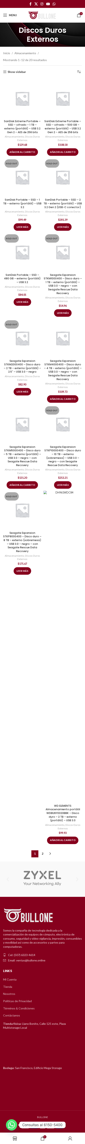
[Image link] (29, 915)
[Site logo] (42, 15)
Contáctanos (11, 1015)
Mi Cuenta (10, 979)
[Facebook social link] (30, 4)
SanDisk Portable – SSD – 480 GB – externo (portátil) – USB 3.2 (22, 278)
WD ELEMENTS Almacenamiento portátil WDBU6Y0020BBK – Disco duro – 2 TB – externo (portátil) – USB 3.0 (63, 813)
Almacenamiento (25, 53)
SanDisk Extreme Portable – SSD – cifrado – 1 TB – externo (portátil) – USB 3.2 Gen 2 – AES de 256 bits (22, 126)
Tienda (7, 986)
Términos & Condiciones (19, 1008)
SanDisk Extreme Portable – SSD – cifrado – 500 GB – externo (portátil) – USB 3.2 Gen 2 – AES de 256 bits (62, 126)
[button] (7, 879)
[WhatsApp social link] (54, 4)
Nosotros (9, 993)
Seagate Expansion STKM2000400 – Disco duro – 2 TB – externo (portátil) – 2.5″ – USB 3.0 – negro (22, 366)
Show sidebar (17, 72)
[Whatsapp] (11, 1124)
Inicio (6, 53)
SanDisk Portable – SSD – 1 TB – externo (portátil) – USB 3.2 (22, 203)
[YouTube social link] (48, 4)
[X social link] (36, 4)
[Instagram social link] (42, 4)
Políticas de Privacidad (17, 1001)
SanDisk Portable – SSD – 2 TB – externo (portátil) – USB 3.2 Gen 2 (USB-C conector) (63, 203)
